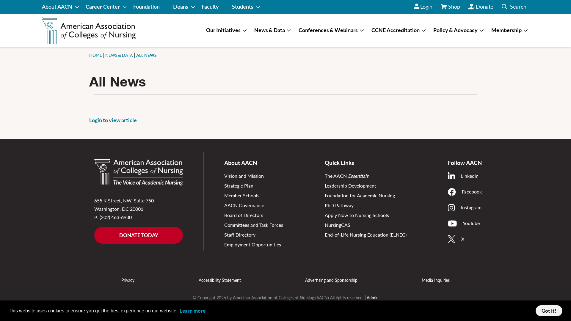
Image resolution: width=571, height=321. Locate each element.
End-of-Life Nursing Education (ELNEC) (366, 234)
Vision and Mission (244, 176)
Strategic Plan (238, 185)
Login (426, 6)
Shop (454, 8)
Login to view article (113, 120)
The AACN (346, 176)
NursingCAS (337, 225)
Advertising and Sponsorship (331, 280)
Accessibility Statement (220, 280)
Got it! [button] (549, 311)
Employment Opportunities (252, 244)
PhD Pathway (339, 205)
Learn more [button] (193, 311)
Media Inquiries (436, 280)
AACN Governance (244, 205)
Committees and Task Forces (253, 225)
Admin (373, 297)
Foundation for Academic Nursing (360, 195)
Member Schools (241, 195)
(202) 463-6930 (116, 217)
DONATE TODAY (138, 235)
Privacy (127, 280)
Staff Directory (239, 234)
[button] (514, 7)
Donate (484, 6)
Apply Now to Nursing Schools (357, 215)
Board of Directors (243, 215)
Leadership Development (350, 185)
